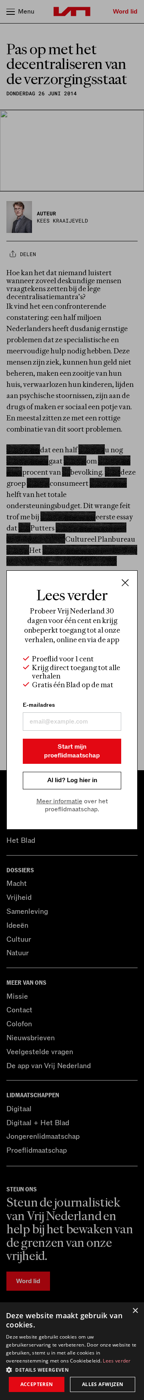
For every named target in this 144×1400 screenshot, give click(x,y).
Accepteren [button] (36, 1384)
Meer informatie (59, 801)
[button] (72, 1369)
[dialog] (72, 1351)
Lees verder (116, 1360)
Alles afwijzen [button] (103, 1384)
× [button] (135, 1311)
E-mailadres (39, 705)
